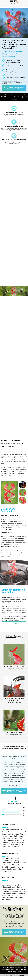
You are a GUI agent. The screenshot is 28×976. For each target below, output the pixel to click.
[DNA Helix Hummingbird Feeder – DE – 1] (14, 492)
